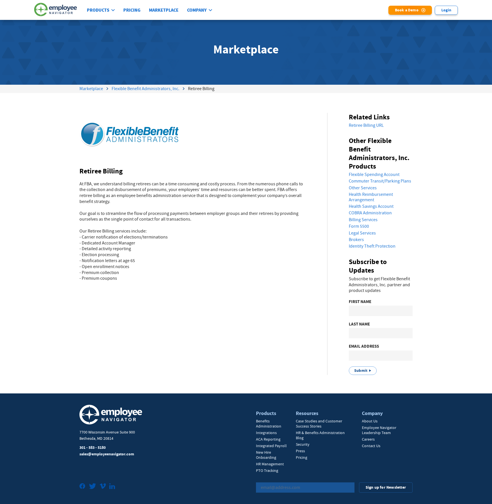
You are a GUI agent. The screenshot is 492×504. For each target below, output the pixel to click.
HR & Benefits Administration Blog (320, 435)
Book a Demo (407, 10)
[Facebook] (82, 486)
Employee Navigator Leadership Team (379, 430)
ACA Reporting (268, 439)
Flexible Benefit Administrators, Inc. (145, 88)
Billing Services (363, 219)
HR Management (270, 463)
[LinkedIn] (112, 486)
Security (302, 444)
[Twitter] (92, 486)
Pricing (131, 10)
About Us (370, 421)
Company (197, 10)
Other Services (363, 187)
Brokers (356, 239)
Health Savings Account (371, 206)
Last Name (359, 324)
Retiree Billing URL (366, 125)
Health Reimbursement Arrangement (371, 197)
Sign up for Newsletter (386, 487)
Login (446, 10)
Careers (368, 439)
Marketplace (164, 10)
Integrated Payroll (271, 445)
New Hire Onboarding (266, 455)
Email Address (364, 346)
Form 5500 (359, 226)
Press (300, 450)
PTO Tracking (267, 470)
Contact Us (371, 445)
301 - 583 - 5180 (92, 447)
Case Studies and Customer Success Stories (319, 423)
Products (98, 10)
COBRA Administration (370, 212)
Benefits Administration (268, 423)
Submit (360, 370)
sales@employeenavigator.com (106, 454)
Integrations (266, 432)
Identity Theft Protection (372, 246)
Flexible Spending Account (374, 174)
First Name (360, 301)
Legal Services (362, 233)
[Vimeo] (103, 486)
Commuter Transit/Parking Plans (380, 181)
